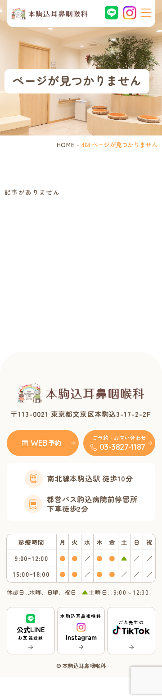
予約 (54, 443)
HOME (66, 144)
